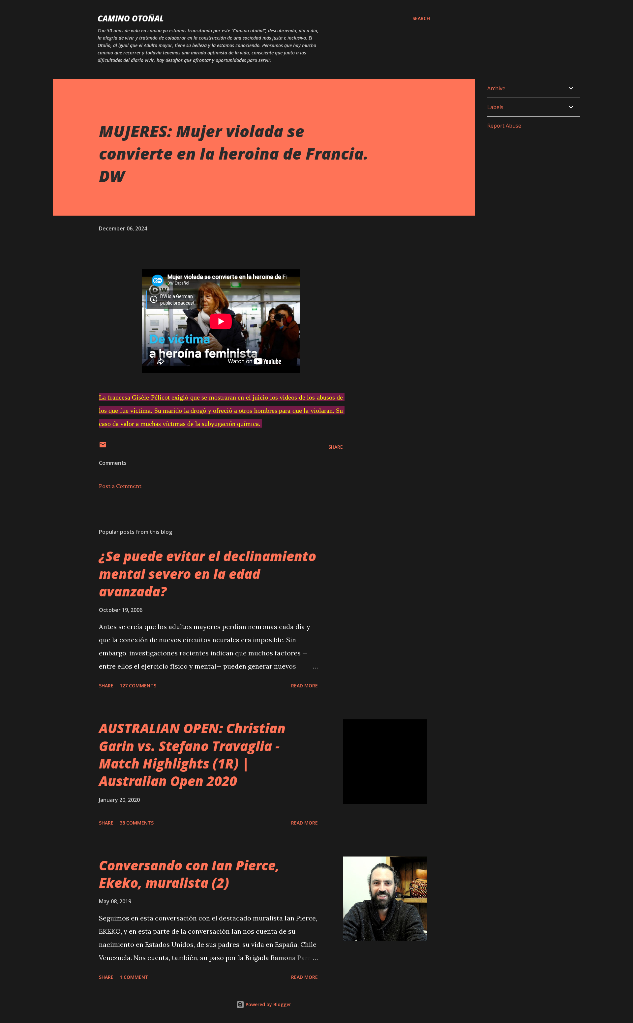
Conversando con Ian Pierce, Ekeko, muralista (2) (189, 874)
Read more (304, 685)
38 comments (137, 823)
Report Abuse (504, 125)
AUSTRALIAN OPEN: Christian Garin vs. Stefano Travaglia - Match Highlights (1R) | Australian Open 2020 (192, 754)
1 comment (134, 977)
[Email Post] (103, 447)
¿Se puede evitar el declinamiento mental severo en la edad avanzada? (207, 573)
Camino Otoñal (131, 18)
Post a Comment (120, 486)
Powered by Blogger (267, 1004)
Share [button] (335, 447)
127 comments (138, 685)
